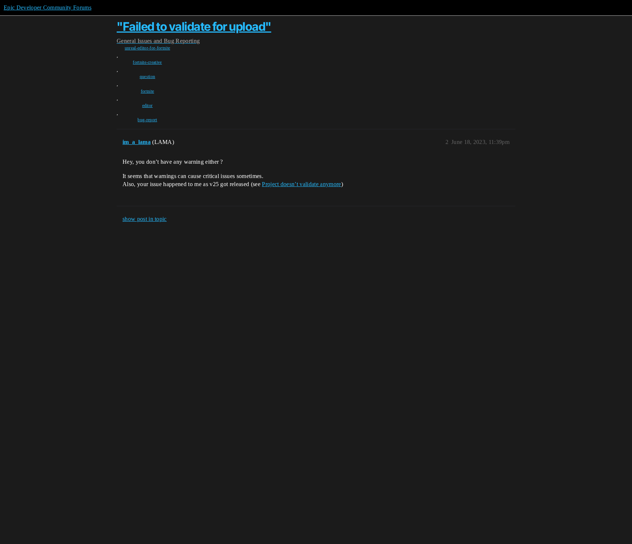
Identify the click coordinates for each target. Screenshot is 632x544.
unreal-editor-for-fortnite (147, 48)
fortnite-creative (147, 62)
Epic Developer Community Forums (47, 7)
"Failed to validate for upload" (194, 26)
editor (147, 105)
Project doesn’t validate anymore (301, 184)
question (147, 76)
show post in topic (145, 219)
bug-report (147, 119)
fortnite (147, 91)
